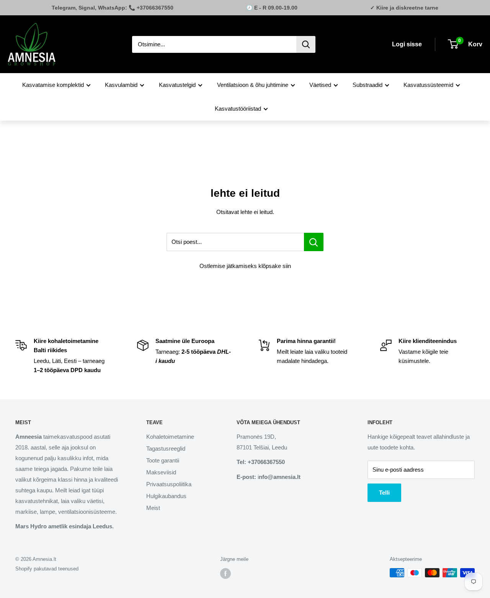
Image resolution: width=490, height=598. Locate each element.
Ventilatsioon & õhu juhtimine (252, 85)
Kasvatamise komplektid (53, 85)
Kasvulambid (121, 85)
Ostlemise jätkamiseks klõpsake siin (245, 266)
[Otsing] (305, 44)
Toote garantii (162, 460)
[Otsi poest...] (313, 242)
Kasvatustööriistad (238, 108)
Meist (153, 508)
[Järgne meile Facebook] (225, 573)
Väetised (320, 85)
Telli (384, 492)
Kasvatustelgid (177, 85)
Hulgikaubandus (166, 496)
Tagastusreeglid (165, 448)
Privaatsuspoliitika (168, 484)
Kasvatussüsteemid (428, 85)
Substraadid (367, 85)
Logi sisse (407, 44)
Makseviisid (161, 472)
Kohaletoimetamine (170, 436)
